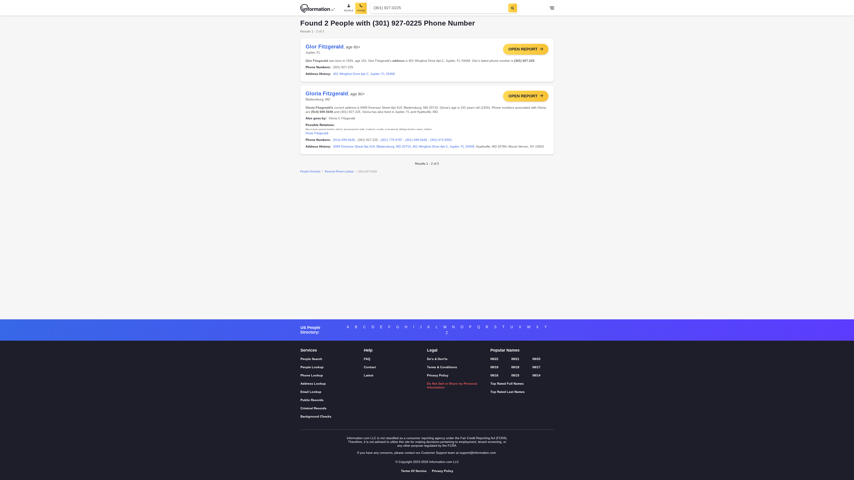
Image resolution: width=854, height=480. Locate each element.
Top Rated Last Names (507, 392)
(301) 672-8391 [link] (441, 140)
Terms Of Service (414, 471)
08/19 (494, 367)
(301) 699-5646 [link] (416, 140)
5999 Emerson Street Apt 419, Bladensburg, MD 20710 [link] (372, 146)
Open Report (523, 49)
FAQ (367, 359)
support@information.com (477, 452)
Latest (368, 375)
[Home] (317, 8)
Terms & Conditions (442, 367)
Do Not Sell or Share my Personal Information (452, 385)
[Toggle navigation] (552, 8)
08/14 (536, 375)
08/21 (515, 359)
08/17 (536, 367)
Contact (370, 367)
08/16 (494, 375)
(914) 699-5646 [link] (344, 140)
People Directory (310, 171)
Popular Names (505, 350)
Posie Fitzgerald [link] (317, 133)
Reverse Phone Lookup (339, 171)
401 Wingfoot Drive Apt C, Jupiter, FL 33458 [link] (364, 74)
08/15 (515, 375)
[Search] (512, 8)
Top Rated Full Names (507, 383)
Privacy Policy (437, 375)
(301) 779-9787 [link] (392, 140)
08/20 (536, 359)
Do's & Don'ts (437, 359)
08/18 (515, 367)
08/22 (494, 359)
